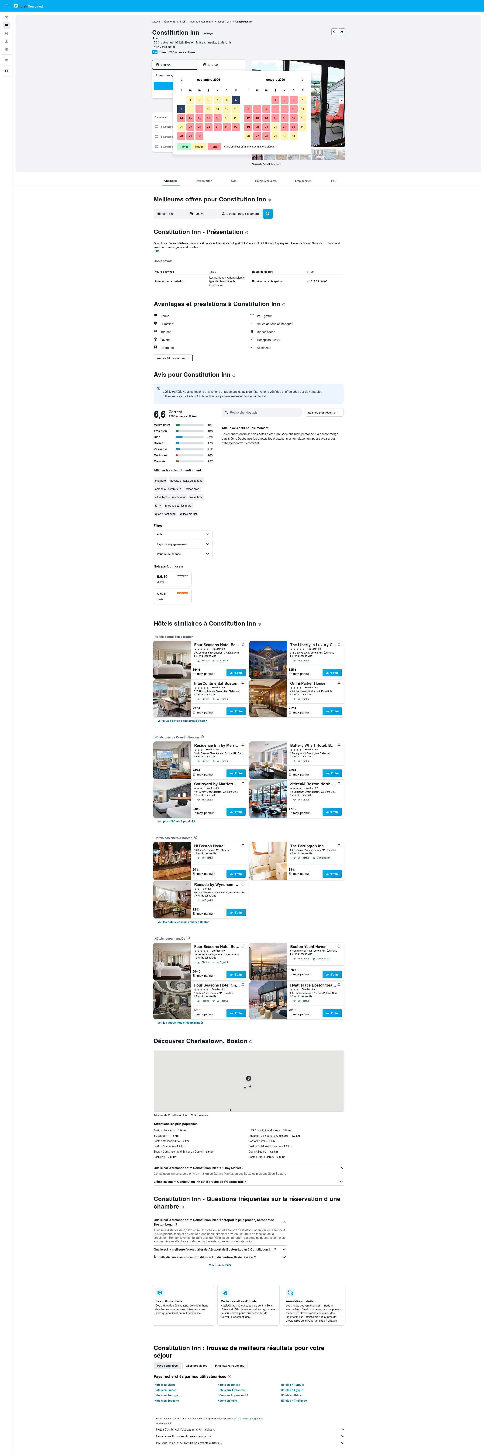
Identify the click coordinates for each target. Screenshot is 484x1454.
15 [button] (190, 118)
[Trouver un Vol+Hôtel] (6, 41)
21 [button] (181, 127)
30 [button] (199, 136)
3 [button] (208, 100)
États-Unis (169, 21)
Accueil (156, 21)
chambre (160, 480)
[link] (182, 720)
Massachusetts (197, 21)
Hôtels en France (165, 1390)
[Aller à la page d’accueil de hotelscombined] (28, 6)
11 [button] (217, 109)
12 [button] (226, 109)
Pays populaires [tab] (167, 1365)
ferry (158, 505)
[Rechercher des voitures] (6, 33)
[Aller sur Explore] (6, 49)
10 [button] (208, 109)
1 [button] (190, 100)
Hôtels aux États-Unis (232, 1390)
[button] (6, 6)
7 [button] (181, 109)
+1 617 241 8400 (163, 47)
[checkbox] (173, 579)
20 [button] (235, 118)
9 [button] (199, 109)
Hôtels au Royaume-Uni (233, 1395)
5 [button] (227, 100)
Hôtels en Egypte (292, 1390)
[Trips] (6, 60)
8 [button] (190, 109)
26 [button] (226, 127)
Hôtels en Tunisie (229, 1384)
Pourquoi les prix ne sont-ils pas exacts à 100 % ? (189, 1443)
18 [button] (217, 118)
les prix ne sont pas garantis (248, 1418)
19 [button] (226, 118)
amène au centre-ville (168, 489)
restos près (192, 489)
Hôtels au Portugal (166, 1395)
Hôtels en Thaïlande (294, 1400)
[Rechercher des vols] (6, 17)
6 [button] (236, 100)
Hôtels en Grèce (291, 1395)
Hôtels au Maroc (164, 1384)
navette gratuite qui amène (186, 480)
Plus (156, 251)
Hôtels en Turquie (292, 1384)
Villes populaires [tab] (196, 1365)
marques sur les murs (178, 505)
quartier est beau (165, 514)
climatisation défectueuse (170, 497)
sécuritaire (196, 497)
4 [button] (218, 100)
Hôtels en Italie (227, 1400)
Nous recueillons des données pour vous (183, 1436)
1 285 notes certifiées (181, 52)
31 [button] (293, 136)
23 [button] (199, 127)
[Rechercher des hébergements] (6, 25)
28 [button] (181, 136)
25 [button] (217, 127)
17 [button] (208, 118)
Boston (221, 21)
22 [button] (190, 127)
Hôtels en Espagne (166, 1400)
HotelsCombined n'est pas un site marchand (185, 1429)
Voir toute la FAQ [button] (220, 1265)
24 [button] (208, 127)
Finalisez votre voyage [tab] (229, 1365)
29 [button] (190, 136)
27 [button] (235, 127)
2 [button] (199, 100)
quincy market (188, 514)
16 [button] (199, 118)
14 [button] (181, 118)
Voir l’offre (236, 673)
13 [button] (235, 109)
